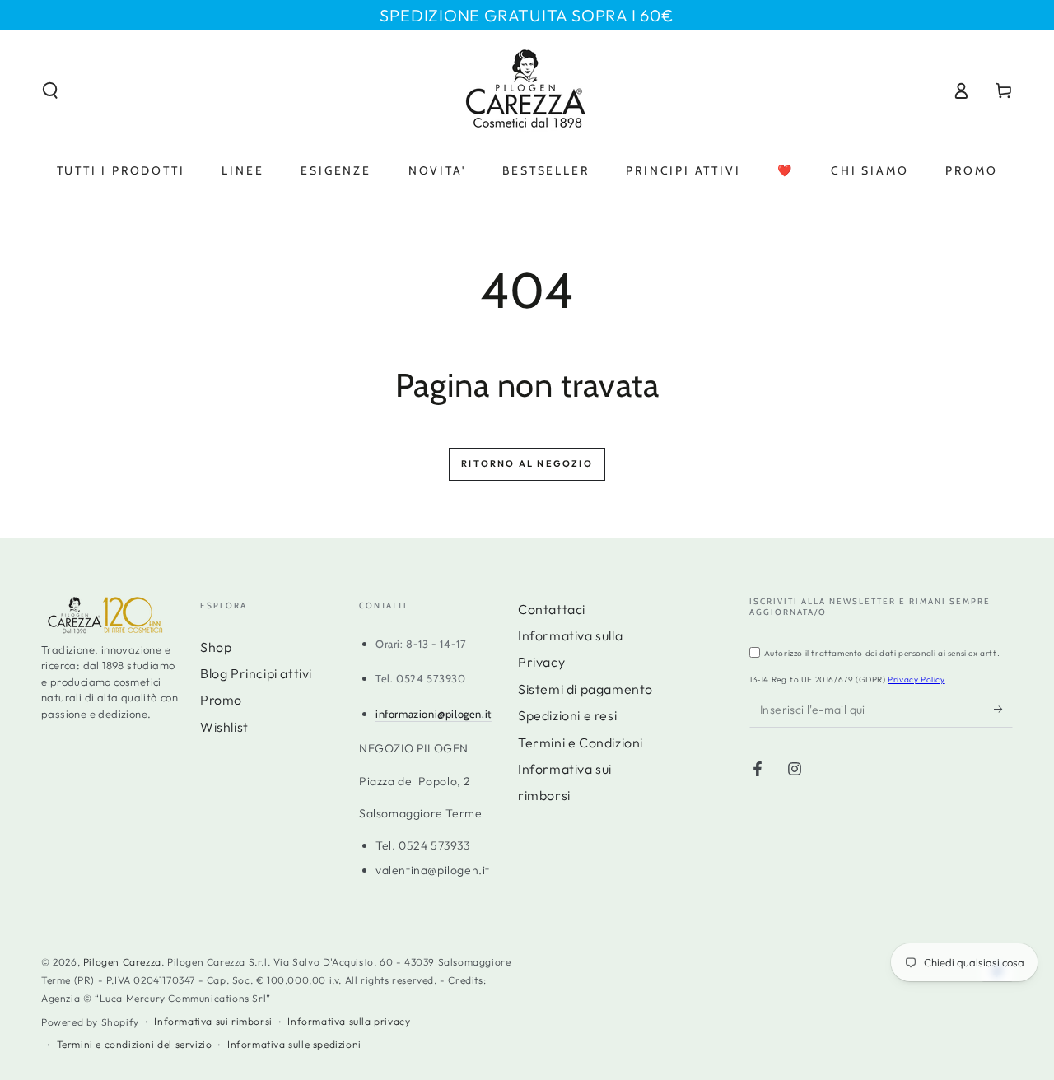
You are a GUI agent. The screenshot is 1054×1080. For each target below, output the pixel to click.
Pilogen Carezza (122, 962)
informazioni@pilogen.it (433, 713)
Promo (221, 699)
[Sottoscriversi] (1003, 709)
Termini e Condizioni (580, 742)
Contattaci (551, 609)
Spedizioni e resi (567, 715)
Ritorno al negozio (527, 463)
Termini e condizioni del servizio (134, 1044)
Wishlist (224, 727)
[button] (50, 90)
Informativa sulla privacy (348, 1021)
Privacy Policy (916, 679)
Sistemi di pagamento (585, 689)
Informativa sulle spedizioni (294, 1044)
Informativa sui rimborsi (213, 1021)
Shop (215, 647)
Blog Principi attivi (256, 673)
